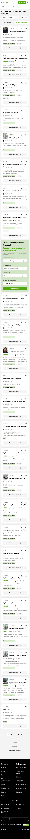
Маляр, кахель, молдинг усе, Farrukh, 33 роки (15, 531)
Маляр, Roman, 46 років (11, 553)
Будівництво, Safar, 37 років (18, 684)
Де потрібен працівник (9, 280)
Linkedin (6, 812)
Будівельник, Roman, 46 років (13, 578)
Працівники (15, 746)
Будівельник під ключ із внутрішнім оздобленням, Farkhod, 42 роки (15, 454)
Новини (3, 792)
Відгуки (18, 777)
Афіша (3, 784)
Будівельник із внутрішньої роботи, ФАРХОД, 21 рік (18, 479)
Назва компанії (7, 265)
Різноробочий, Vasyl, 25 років (13, 325)
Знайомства (5, 788)
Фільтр (26, 18)
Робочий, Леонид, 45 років (18, 657)
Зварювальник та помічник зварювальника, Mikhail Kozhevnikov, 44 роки (18, 34)
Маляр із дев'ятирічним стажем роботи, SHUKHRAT (18, 139)
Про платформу (21, 767)
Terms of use (25, 829)
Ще (25, 7)
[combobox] (6, 260)
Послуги (15, 7)
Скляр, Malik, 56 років (10, 85)
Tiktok (20, 808)
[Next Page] (25, 734)
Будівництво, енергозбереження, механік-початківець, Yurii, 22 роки (15, 59)
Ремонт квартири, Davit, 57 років (14, 191)
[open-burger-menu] (28, 2)
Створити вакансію (15, 288)
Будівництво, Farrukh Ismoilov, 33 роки (15, 506)
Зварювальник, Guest (10, 113)
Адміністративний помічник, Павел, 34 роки (18, 353)
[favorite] (26, 28)
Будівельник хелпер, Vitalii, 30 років (15, 218)
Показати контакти (14, 48)
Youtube (6, 808)
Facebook (21, 804)
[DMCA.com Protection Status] (26, 825)
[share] (22, 28)
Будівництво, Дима (9, 603)
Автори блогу (20, 781)
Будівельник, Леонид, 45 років (17, 629)
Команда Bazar (21, 788)
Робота (4, 7)
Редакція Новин (21, 784)
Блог (2, 796)
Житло (3, 771)
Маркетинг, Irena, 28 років (12, 379)
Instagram (7, 804)
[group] (15, 22)
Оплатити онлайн (16, 819)
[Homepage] (4, 2)
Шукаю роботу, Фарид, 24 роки (13, 298)
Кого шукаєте (6, 272)
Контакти (19, 792)
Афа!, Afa (6, 710)
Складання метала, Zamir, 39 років (15, 426)
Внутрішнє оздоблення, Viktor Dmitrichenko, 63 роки (15, 165)
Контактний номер (8, 258)
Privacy (3, 829)
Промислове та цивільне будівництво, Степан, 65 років (15, 403)
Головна (15, 742)
